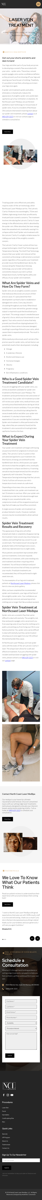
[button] (32, 938)
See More (7, 904)
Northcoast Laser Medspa (20, 583)
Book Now (7, 132)
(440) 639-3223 (14, 810)
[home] (3, 4)
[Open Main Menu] (38, 4)
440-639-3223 (7, 116)
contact (30, 114)
